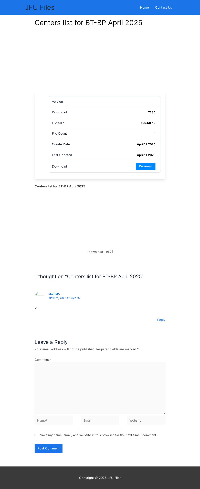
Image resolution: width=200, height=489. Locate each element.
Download (145, 166)
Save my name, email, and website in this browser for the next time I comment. (98, 435)
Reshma (54, 293)
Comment (43, 360)
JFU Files (39, 7)
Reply (161, 320)
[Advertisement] (100, 62)
